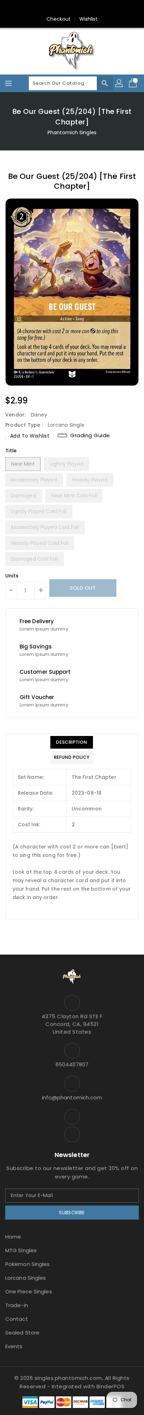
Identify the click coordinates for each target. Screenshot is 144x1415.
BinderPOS (110, 1386)
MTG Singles (21, 1250)
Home (13, 1236)
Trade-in (16, 1305)
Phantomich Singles (72, 132)
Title (11, 450)
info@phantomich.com (72, 1097)
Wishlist (88, 18)
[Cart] (134, 83)
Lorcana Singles (25, 1277)
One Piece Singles (28, 1291)
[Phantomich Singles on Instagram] (65, 8)
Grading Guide (90, 435)
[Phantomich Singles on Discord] (78, 8)
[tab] (71, 742)
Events (14, 1346)
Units (12, 575)
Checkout (58, 18)
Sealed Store (22, 1332)
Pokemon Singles (27, 1264)
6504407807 (72, 1064)
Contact (16, 1319)
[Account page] (120, 83)
